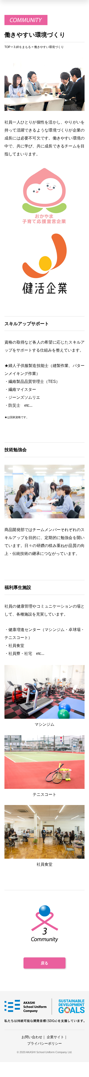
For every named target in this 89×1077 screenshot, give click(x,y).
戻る (44, 963)
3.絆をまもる (22, 47)
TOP (7, 47)
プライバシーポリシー (44, 1043)
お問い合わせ (32, 1037)
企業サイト (55, 1037)
